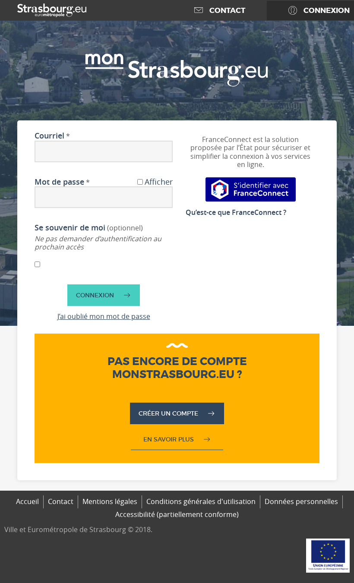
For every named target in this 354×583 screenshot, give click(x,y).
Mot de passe (59, 182)
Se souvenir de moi (70, 228)
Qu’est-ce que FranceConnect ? (236, 212)
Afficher (159, 182)
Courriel (49, 136)
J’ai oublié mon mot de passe (103, 316)
